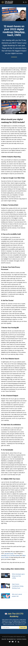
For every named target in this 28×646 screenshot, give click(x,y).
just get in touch (9, 553)
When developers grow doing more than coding (18, 576)
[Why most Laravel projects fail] (5, 598)
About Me (4, 639)
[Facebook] (15, 642)
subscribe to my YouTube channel (10, 555)
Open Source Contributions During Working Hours (17, 586)
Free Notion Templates (21, 639)
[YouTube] (12, 642)
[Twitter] (9, 642)
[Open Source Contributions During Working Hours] (5, 587)
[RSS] (18, 642)
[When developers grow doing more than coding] (5, 577)
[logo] (7, 2)
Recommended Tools (11, 639)
